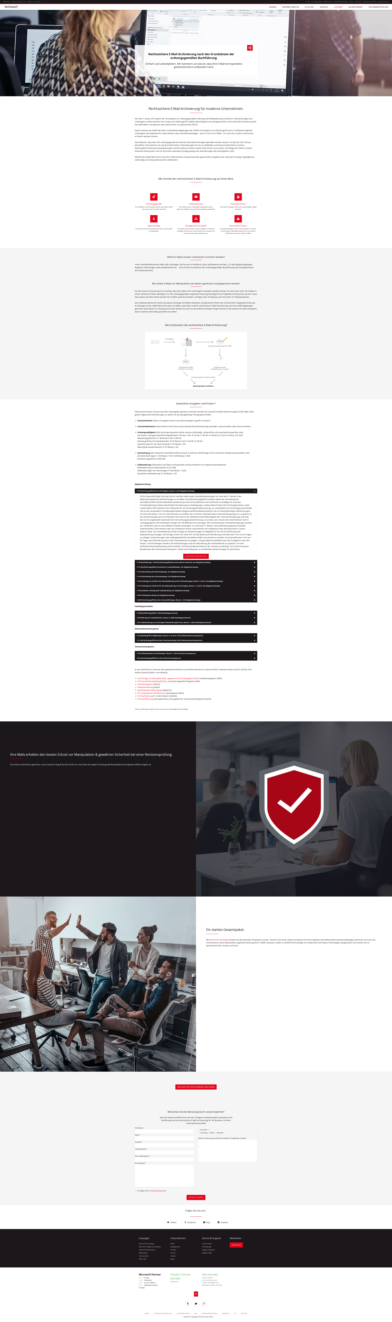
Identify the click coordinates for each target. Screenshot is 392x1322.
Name (137, 1135)
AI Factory (309, 7)
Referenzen (328, 2)
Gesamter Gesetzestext (196, 556)
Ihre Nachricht (140, 1163)
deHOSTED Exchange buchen (195, 1087)
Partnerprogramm (341, 2)
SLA (235, 1313)
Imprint (186, 1317)
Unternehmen (317, 2)
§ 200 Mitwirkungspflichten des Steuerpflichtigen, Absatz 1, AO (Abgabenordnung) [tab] (168, 600)
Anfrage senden (196, 1197)
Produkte (324, 7)
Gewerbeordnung (145, 687)
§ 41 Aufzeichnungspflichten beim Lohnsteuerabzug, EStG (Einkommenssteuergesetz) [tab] (169, 640)
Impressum (225, 1313)
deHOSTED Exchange (219, 940)
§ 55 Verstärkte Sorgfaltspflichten (152, 681)
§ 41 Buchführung (145, 696)
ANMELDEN (236, 1245)
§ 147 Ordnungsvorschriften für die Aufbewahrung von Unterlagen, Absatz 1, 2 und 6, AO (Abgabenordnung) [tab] (178, 586)
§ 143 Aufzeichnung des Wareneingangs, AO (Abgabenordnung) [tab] (161, 572)
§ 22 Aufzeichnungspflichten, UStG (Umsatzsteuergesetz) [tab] (159, 658)
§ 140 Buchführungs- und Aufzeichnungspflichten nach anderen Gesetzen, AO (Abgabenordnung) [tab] (173, 562)
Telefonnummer (141, 1149)
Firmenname (139, 1128)
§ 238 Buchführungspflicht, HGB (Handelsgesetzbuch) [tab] (157, 613)
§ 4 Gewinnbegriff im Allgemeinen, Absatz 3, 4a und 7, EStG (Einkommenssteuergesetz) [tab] (170, 636)
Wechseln (220, 1133)
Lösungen (338, 7)
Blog (351, 2)
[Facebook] (188, 1304)
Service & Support (370, 2)
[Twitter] (196, 1304)
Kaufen (211, 1133)
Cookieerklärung (183, 1313)
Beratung (204, 1133)
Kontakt (358, 2)
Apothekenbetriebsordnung (149, 690)
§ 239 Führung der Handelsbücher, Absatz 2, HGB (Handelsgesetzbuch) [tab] (164, 618)
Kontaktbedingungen (156, 1191)
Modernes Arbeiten (290, 7)
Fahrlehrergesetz (145, 684)
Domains (273, 7)
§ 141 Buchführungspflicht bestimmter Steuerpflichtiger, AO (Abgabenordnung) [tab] (167, 567)
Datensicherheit (356, 7)
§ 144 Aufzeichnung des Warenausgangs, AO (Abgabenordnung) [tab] (161, 576)
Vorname (138, 1142)
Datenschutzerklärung (163, 1313)
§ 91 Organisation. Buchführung (151, 693)
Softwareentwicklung (378, 7)
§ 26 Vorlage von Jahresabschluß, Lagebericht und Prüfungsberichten (167, 678)
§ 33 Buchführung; (145, 699)
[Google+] (204, 1304)
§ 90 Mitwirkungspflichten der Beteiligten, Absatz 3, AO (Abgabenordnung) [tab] (165, 491)
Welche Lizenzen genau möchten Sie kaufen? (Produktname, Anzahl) (222, 1138)
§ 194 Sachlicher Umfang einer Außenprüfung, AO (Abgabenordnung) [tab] (163, 590)
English (38, 2)
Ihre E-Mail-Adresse (142, 1156)
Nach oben (196, 1294)
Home (308, 2)
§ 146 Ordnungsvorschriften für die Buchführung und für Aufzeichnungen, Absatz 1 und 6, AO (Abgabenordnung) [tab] (180, 581)
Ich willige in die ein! (151, 1191)
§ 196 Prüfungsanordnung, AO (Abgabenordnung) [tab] (156, 595)
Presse (147, 1313)
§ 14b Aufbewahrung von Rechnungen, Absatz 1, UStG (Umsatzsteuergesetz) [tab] (166, 653)
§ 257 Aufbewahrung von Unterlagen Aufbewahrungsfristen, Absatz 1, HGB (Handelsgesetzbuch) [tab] (174, 622)
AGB (195, 1313)
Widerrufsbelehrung (209, 1313)
